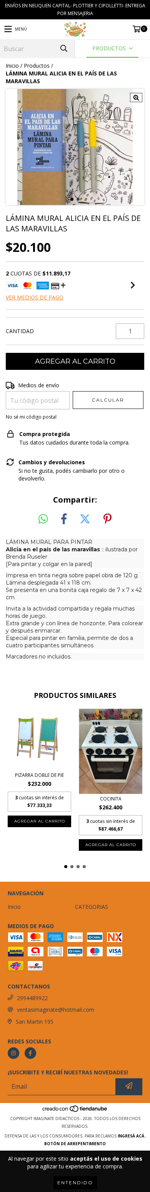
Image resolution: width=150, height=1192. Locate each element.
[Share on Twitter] (85, 519)
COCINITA (111, 799)
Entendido (75, 1182)
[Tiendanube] (75, 1110)
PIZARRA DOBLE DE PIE (39, 775)
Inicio (12, 65)
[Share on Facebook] (63, 519)
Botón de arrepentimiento (75, 1143)
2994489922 (32, 998)
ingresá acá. (131, 1136)
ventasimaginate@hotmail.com (55, 1009)
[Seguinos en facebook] (30, 1053)
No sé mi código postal (31, 417)
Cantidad (20, 331)
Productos (37, 65)
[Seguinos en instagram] (13, 1053)
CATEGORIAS (91, 906)
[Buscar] (63, 48)
